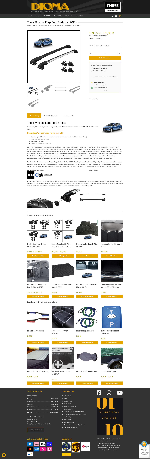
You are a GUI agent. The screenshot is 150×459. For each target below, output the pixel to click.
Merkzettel (69, 16)
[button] (4, 455)
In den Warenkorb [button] (87, 256)
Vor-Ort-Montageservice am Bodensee (105, 77)
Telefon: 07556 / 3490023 (35, 416)
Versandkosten (103, 35)
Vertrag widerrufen (36, 430)
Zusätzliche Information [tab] (51, 116)
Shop (30, 16)
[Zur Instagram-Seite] (109, 392)
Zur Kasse (79, 16)
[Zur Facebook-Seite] (99, 392)
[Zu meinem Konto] (116, 15)
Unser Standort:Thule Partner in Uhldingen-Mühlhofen (39, 423)
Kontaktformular (32, 419)
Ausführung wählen (38, 256)
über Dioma (47, 16)
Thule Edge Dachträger (40, 25)
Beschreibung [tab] (34, 116)
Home (29, 25)
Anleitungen (57, 16)
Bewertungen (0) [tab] (69, 116)
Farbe (91, 45)
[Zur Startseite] (75, 7)
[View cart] (120, 15)
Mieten (37, 16)
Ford (50, 25)
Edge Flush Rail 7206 (42, 139)
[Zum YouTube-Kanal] (120, 392)
